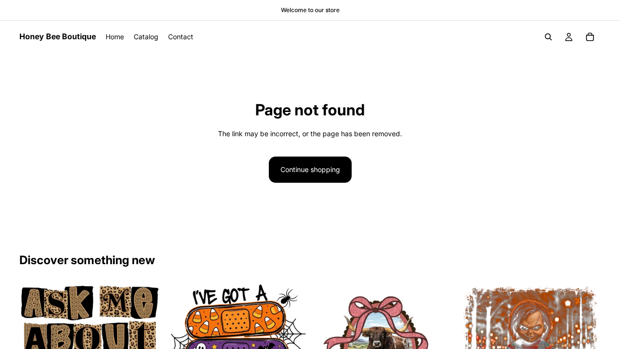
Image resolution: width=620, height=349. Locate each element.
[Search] (548, 37)
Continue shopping (310, 169)
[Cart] (590, 37)
